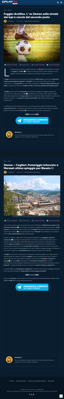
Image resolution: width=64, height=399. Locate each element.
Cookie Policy (51, 381)
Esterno (30, 21)
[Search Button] (58, 2)
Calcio (9, 10)
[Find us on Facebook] (29, 395)
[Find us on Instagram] (31, 395)
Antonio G (11, 21)
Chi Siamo (11, 381)
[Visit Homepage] (10, 2)
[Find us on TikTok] (33, 395)
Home (5, 10)
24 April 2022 (19, 21)
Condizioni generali (21, 381)
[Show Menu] (61, 2)
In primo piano (36, 21)
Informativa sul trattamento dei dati (37, 381)
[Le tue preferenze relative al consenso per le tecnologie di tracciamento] (61, 396)
